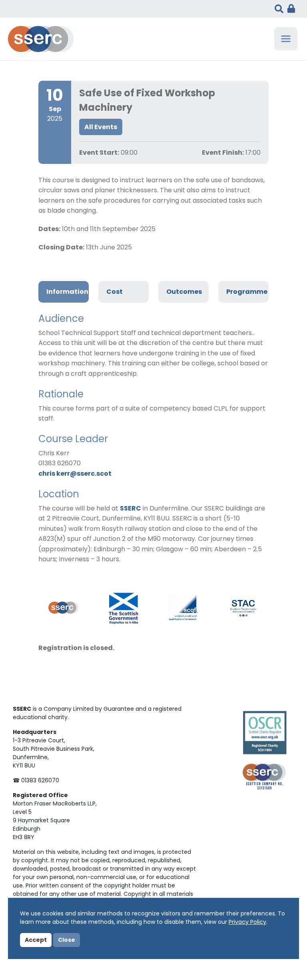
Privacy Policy (247, 922)
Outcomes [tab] (184, 292)
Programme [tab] (246, 292)
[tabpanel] (153, 439)
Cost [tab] (114, 292)
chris (47, 474)
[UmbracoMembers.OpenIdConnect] (289, 9)
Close (66, 940)
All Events (100, 127)
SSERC (130, 509)
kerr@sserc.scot (84, 474)
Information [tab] (67, 292)
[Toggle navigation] (286, 39)
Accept (36, 940)
